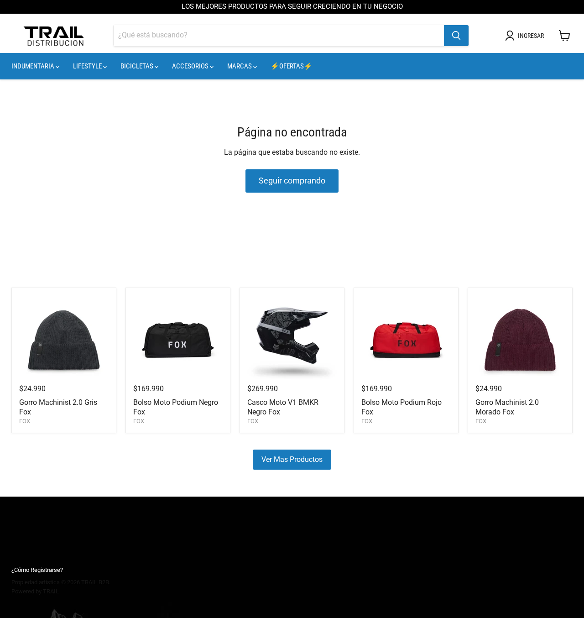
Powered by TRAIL (35, 591)
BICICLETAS (137, 66)
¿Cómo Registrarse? (37, 569)
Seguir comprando (292, 180)
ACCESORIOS (191, 66)
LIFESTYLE (88, 66)
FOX (24, 421)
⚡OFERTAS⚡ (292, 66)
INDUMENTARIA (33, 66)
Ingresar (531, 35)
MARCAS (240, 66)
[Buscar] (456, 35)
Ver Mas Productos (292, 459)
